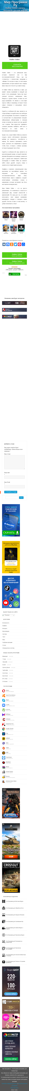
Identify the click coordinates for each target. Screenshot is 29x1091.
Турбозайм (5, 670)
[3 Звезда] (14, 266)
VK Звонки (4, 681)
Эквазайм (4, 662)
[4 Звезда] (15, 266)
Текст (3, 636)
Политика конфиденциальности (9, 1083)
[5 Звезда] (16, 266)
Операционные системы (8, 648)
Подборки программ (7, 642)
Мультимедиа (5, 631)
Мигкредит (5, 656)
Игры (3, 639)
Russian (7, 615)
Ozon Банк (5, 673)
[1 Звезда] (12, 266)
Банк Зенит (5, 675)
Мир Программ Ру (15, 3)
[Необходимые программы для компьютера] (0, 492)
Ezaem (4, 664)
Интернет (4, 628)
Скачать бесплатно (17, 65)
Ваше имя (7, 472)
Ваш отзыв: (7, 454)
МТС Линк (4, 678)
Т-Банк (4, 659)
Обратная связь (14, 1087)
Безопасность (5, 622)
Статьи (4, 645)
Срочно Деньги (6, 667)
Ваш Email (7, 482)
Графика (4, 625)
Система (4, 634)
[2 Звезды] (13, 266)
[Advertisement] (14, 29)
